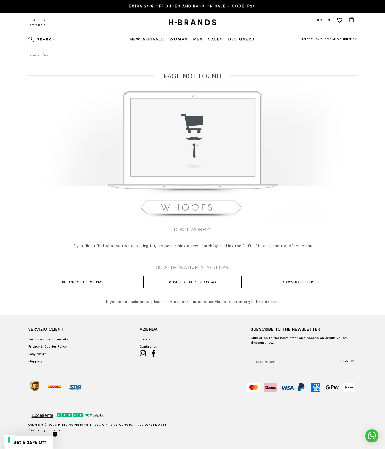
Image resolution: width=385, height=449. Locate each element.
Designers (241, 39)
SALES (215, 39)
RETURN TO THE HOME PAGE (83, 282)
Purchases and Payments (48, 339)
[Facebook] (153, 356)
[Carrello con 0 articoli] (351, 20)
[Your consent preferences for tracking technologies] (9, 440)
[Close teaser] (55, 434)
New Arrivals (147, 39)
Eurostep (53, 430)
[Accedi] (339, 20)
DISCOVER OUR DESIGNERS (302, 282)
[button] (29, 442)
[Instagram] (143, 356)
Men (198, 39)
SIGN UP (347, 361)
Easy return (37, 354)
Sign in (323, 20)
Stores (145, 339)
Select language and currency (329, 39)
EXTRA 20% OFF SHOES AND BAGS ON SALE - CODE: (192, 6)
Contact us (148, 346)
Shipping (35, 361)
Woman (179, 39)
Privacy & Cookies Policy (47, 346)
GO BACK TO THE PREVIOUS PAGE (192, 282)
